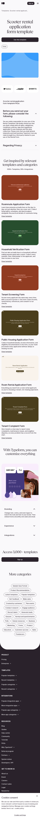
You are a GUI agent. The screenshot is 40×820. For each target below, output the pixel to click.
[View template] (20, 196)
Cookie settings (20, 815)
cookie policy (19, 808)
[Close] (37, 796)
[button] (20, 113)
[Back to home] (3, 3)
